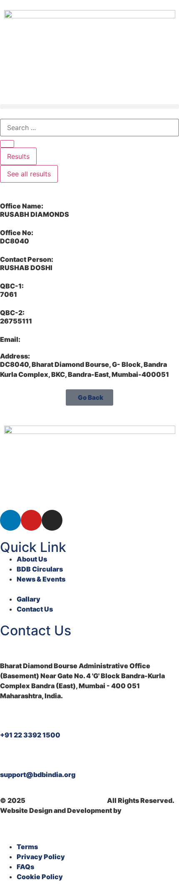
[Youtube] (31, 520)
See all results (29, 174)
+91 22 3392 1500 (30, 735)
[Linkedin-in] (10, 520)
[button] (89, 106)
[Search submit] (7, 144)
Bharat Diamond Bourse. (66, 800)
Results (18, 156)
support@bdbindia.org (37, 774)
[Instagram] (52, 520)
